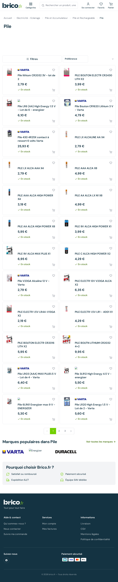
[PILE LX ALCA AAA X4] (30, 171)
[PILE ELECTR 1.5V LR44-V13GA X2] (30, 316)
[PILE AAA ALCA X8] (87, 171)
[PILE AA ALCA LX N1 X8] (87, 200)
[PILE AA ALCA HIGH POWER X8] (30, 229)
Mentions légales (90, 534)
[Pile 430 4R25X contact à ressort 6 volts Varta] (30, 142)
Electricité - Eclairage (28, 18)
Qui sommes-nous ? (15, 523)
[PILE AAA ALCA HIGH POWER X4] (30, 200)
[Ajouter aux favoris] (54, 70)
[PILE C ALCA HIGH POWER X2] (87, 256)
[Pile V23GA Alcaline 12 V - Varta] (30, 285)
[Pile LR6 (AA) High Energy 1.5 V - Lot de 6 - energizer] (30, 111)
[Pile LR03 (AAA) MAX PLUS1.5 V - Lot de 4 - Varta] (30, 378)
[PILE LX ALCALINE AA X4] (87, 142)
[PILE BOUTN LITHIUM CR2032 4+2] (87, 347)
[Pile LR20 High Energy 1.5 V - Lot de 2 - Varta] (87, 409)
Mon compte (49, 523)
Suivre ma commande (15, 534)
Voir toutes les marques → (101, 441)
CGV (83, 528)
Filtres (34, 59)
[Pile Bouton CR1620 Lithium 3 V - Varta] (87, 111)
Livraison (85, 523)
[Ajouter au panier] (54, 90)
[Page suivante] (71, 431)
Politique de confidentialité (95, 539)
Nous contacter (12, 528)
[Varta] (13, 452)
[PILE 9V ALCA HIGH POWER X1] (87, 229)
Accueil (8, 18)
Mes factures (49, 528)
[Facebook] (6, 560)
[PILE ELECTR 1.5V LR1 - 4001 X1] (87, 316)
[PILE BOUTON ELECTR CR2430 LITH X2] (87, 80)
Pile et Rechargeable (84, 18)
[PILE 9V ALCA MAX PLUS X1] (30, 256)
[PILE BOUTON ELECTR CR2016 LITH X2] (30, 347)
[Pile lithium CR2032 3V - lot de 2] (30, 80)
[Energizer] (39, 452)
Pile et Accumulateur (56, 18)
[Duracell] (66, 452)
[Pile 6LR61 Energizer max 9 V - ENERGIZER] (30, 409)
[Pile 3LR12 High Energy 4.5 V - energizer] (87, 378)
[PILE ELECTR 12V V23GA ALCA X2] (87, 285)
